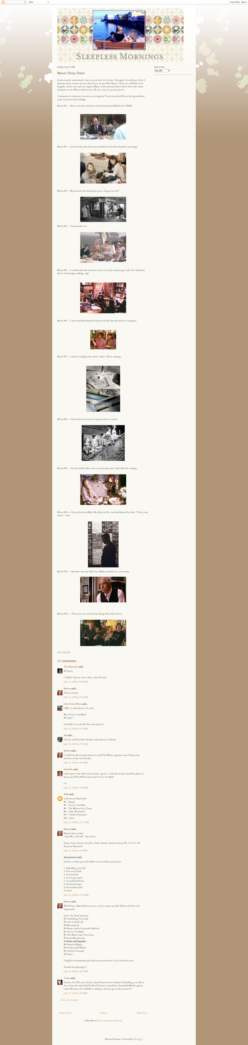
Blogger (138, 1039)
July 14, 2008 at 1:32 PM (75, 850)
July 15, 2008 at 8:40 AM (76, 971)
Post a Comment (69, 1000)
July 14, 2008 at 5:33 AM (76, 728)
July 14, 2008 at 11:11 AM (76, 822)
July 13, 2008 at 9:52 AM (76, 697)
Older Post (141, 1013)
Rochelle (68, 769)
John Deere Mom (73, 703)
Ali (65, 735)
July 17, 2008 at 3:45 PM (75, 993)
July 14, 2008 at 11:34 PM (76, 895)
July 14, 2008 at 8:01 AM (76, 762)
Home (104, 1013)
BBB (66, 794)
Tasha (67, 978)
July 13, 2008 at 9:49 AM (76, 681)
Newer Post (65, 1013)
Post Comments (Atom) (110, 1020)
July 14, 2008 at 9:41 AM (76, 787)
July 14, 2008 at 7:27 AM (76, 744)
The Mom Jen (71, 666)
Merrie (67, 688)
